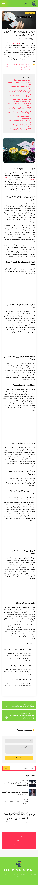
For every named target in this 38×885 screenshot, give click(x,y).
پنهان (25, 78)
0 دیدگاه (18, 39)
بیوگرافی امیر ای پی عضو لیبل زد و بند (23, 706)
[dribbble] (17, 870)
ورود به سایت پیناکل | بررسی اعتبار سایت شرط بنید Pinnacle (15, 784)
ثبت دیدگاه (19, 758)
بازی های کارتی (17, 43)
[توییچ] (31, 870)
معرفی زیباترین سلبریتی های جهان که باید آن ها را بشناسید (15, 793)
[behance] (13, 870)
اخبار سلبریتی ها (19, 844)
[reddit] (24, 870)
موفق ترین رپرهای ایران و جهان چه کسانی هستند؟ (15, 803)
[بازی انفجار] (34, 3)
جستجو (6, 768)
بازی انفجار (27, 3)
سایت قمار (18, 65)
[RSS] (5, 870)
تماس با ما (19, 837)
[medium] (9, 870)
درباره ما (19, 840)
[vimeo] (28, 870)
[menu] (3, 3)
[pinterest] (20, 870)
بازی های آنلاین (30, 13)
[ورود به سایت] (19, 881)
